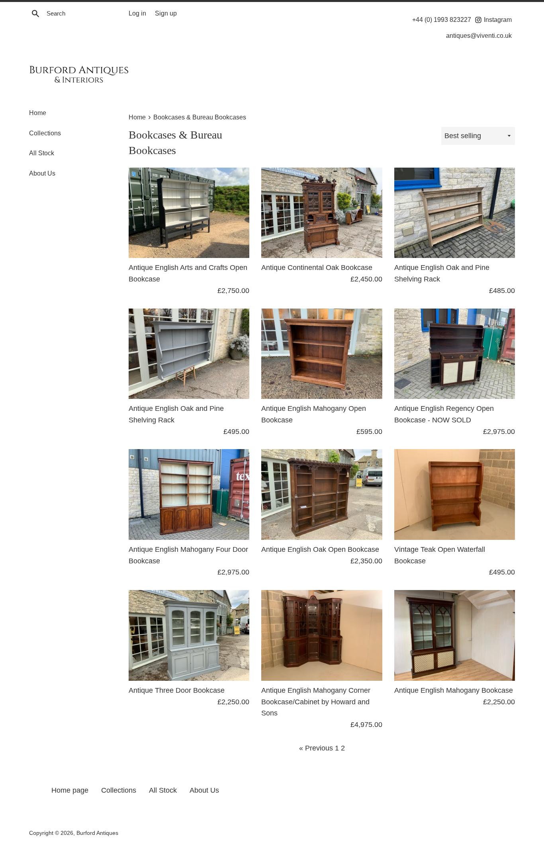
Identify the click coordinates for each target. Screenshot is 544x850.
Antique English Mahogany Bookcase (453, 690)
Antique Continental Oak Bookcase (316, 268)
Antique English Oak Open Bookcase (320, 549)
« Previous (316, 748)
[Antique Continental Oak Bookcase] (321, 213)
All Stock (41, 153)
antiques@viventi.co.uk (479, 35)
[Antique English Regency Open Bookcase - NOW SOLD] (454, 354)
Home (37, 112)
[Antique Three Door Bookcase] (189, 635)
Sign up (166, 13)
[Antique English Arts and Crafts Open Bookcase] (189, 213)
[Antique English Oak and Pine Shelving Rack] (454, 213)
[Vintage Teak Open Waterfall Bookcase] (454, 494)
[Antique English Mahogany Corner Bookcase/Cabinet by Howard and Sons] (321, 635)
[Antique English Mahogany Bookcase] (454, 635)
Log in (137, 13)
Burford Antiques (97, 833)
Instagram (497, 19)
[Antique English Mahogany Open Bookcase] (321, 354)
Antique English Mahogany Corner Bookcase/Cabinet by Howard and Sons (315, 701)
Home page (69, 790)
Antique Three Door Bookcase (177, 690)
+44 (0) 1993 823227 (441, 19)
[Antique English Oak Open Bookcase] (321, 494)
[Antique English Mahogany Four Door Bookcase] (189, 494)
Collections (45, 133)
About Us (42, 173)
